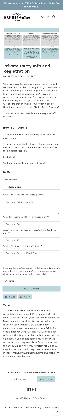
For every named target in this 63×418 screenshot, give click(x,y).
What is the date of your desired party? (23, 195)
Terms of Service (12, 407)
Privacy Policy (33, 407)
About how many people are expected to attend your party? (30, 231)
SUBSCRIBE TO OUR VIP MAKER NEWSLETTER (31, 372)
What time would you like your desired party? (26, 217)
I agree (10, 281)
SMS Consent (52, 407)
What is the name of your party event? (22, 246)
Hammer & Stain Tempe (35, 398)
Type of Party (10, 179)
